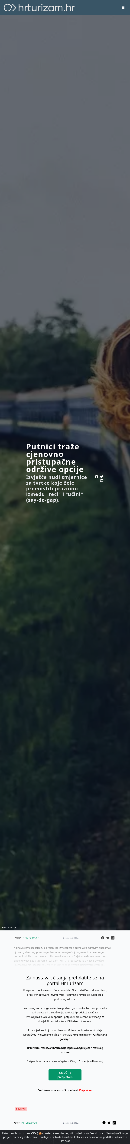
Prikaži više (120, 1137)
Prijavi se (85, 1090)
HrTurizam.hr (29, 1122)
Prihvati (65, 1141)
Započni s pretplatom (65, 1075)
